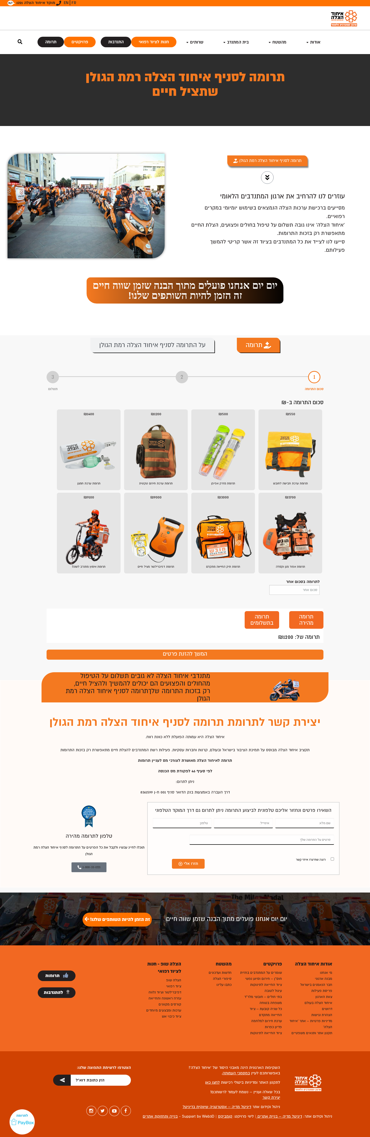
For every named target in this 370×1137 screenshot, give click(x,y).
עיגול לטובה (273, 991)
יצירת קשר (271, 1097)
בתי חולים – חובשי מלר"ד (263, 997)
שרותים (196, 42)
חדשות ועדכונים (220, 973)
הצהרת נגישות (321, 1015)
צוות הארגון (323, 997)
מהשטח (279, 42)
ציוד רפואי (173, 986)
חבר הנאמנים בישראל (316, 985)
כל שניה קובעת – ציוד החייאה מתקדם (266, 1012)
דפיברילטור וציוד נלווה (165, 992)
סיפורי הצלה (222, 979)
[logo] (344, 18)
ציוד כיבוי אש (171, 1016)
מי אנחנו (326, 973)
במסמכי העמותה (236, 1073)
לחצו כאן (212, 1082)
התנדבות (116, 42)
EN (66, 2)
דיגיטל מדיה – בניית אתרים (279, 1116)
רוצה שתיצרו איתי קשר (311, 859)
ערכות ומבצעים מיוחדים (163, 1010)
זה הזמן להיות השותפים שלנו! (119, 919)
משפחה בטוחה (271, 1003)
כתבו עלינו (224, 985)
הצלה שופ (173, 980)
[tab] (258, 345)
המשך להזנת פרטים (185, 654)
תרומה (50, 42)
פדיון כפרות (273, 1027)
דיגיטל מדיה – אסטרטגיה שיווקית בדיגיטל (217, 1106)
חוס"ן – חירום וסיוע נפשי (263, 979)
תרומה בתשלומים (261, 619)
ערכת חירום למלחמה (266, 1021)
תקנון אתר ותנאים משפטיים (311, 1033)
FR (73, 2)
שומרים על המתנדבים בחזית (261, 973)
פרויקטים (79, 42)
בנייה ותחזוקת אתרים (160, 1116)
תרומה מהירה (306, 619)
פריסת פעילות (321, 991)
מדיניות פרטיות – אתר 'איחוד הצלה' (310, 1024)
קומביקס (225, 1116)
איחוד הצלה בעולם (318, 1003)
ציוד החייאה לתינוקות (266, 985)
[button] (185, 290)
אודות (315, 42)
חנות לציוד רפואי (154, 42)
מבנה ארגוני (323, 979)
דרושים (327, 1009)
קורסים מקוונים (170, 1004)
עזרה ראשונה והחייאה (165, 998)
